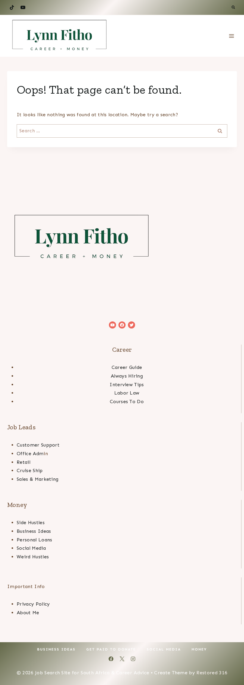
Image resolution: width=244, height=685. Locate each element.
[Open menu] (231, 36)
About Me (28, 612)
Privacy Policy (33, 604)
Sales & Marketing (37, 479)
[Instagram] (133, 659)
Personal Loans (34, 540)
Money (199, 649)
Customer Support (38, 445)
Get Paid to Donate (111, 649)
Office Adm (30, 453)
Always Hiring (127, 376)
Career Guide (127, 367)
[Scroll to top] (230, 662)
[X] (122, 659)
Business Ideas (34, 531)
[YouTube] (23, 7)
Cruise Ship (30, 470)
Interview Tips (127, 384)
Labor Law (127, 393)
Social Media (31, 548)
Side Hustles (31, 522)
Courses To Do (127, 401)
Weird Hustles (33, 557)
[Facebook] (111, 659)
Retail (23, 462)
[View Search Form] (233, 7)
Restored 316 (211, 672)
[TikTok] (12, 7)
